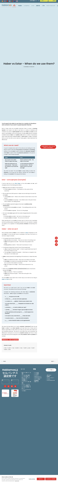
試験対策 (38, 5)
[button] (5, 386)
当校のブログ (36, 381)
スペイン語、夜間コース (26, 376)
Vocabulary (31, 66)
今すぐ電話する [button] (51, 369)
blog (27, 232)
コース (32, 5)
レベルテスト (27, 5)
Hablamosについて (37, 376)
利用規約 (48, 376)
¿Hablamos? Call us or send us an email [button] (48, 147)
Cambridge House (38, 377)
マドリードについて (50, 5)
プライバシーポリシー (50, 377)
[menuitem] (44, 1)
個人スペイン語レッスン (26, 377)
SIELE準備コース (24, 380)
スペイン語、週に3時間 (26, 375)
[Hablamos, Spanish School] (9, 6)
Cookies (48, 379)
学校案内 (20, 5)
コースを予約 (36, 372)
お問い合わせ (49, 375)
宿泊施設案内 (36, 380)
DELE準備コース (24, 379)
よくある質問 (36, 373)
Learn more (17, 480)
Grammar (27, 66)
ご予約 (43, 5)
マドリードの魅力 (37, 379)
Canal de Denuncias (51, 380)
